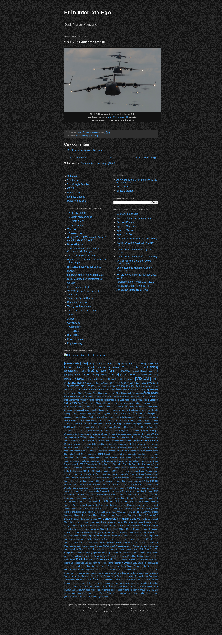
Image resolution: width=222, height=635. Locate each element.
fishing (67, 468)
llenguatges (87, 515)
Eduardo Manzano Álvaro (131, 451)
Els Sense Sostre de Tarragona (84, 266)
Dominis (68, 447)
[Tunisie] (112, 379)
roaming (96, 563)
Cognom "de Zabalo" (127, 214)
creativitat (89, 437)
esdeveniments (79, 461)
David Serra (100, 441)
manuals (119, 522)
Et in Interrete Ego (87, 12)
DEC (108, 441)
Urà (120, 586)
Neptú (151, 536)
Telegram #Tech (75, 221)
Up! (111, 586)
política (122, 552)
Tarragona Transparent (79, 306)
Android (128, 396)
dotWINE (123, 447)
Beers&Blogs (74, 335)
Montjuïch (107, 532)
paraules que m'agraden (130, 546)
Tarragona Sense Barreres (81, 298)
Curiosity (130, 437)
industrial (113, 488)
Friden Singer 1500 (78, 471)
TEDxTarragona (75, 225)
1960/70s (119, 383)
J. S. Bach (108, 498)
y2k (146, 593)
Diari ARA (153, 440)
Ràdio (129, 556)
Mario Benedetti (145, 522)
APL (119, 400)
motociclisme (140, 532)
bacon (89, 406)
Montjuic (97, 532)
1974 (66, 386)
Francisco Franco (144, 468)
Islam (128, 495)
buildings (68, 417)
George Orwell (151, 474)
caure (87, 420)
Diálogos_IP (140, 440)
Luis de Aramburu (89, 519)
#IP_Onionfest (89, 383)
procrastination (140, 552)
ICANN (134, 484)
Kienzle (67, 512)
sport (74, 576)
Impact (80, 488)
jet (70, 502)
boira (116, 413)
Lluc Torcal (116, 515)
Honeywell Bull (119, 481)
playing (91, 552)
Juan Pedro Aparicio (87, 508)
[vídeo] (121, 379)
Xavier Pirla (139, 593)
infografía (131, 487)
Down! (131, 447)
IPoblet (108, 494)
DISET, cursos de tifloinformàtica (84, 279)
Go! (92, 478)
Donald (76, 447)
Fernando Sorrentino (113, 464)
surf (88, 576)
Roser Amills (152, 563)
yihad (150, 593)
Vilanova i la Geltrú (146, 590)
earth (71, 451)
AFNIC (112, 390)
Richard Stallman (84, 563)
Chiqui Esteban (128, 420)
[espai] (144, 367)
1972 (149, 383)
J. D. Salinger (97, 498)
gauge (134, 474)
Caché (108, 417)
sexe (115, 569)
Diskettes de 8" (125, 444)
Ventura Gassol (83, 590)
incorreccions (102, 488)
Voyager (67, 593)
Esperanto (101, 461)
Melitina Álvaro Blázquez (145, 525)
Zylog (85, 596)
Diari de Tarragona (73, 444)
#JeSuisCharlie (102, 383)
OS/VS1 (107, 546)
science (67, 569)
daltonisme (153, 437)
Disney (136, 444)
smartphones (107, 573)
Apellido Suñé (124, 234)
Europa (145, 461)
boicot (110, 413)
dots (102, 447)
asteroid (119, 403)
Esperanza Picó (114, 461)
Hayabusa (147, 478)
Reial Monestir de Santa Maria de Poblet (98, 559)
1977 (82, 386)
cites (100, 424)
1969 (132, 383)
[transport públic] (97, 379)
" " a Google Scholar (78, 184)
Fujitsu (99, 471)
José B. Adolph (71, 505)
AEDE (106, 390)
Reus (141, 559)
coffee (74, 427)
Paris (145, 546)
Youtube (71, 229)
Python (110, 556)
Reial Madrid (69, 559)
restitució (134, 559)
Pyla (105, 556)
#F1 (156, 379)
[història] (93, 370)
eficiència (74, 454)
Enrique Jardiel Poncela (121, 457)
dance (66, 441)
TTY (71, 586)
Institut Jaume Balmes (118, 491)
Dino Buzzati (102, 444)
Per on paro (73, 192)
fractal (110, 468)
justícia (154, 508)
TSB (66, 586)
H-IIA (132, 478)
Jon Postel (92, 502)
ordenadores (115, 542)
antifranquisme (144, 396)
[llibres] (143, 371)
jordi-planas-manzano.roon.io (144, 501)
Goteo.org (99, 478)
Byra (98, 417)
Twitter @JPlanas (76, 213)
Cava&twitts (73, 322)
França (117, 468)
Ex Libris (154, 461)
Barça (124, 406)
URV (135, 586)
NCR (146, 536)
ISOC (134, 495)
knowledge (76, 512)
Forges (104, 468)
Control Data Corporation (120, 434)
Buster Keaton (88, 417)
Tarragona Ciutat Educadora (82, 310)
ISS (139, 495)
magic (79, 522)
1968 (126, 383)
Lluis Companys (129, 515)
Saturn (130, 566)
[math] (77, 374)
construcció (103, 434)
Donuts (83, 447)
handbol (139, 478)
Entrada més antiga (146, 157)
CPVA (82, 437)
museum (98, 535)
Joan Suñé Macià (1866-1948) (132, 286)
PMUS (98, 552)
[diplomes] (122, 363)
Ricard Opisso (70, 563)
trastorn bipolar (122, 583)
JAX (156, 498)
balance (102, 406)
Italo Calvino (147, 495)
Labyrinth (147, 512)
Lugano (77, 519)
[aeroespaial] (82, 136)
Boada (155, 410)
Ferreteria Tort (128, 464)
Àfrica (118, 390)
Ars (79, 403)
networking (78, 539)
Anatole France (80, 396)
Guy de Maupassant (119, 478)
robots (103, 563)
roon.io (123, 562)
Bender (88, 410)
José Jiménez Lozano (106, 505)
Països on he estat (77, 201)
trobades (154, 583)
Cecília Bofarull (105, 420)
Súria (93, 576)
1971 (144, 383)
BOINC (71, 270)
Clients (155, 424)
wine (126, 593)
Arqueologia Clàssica (148, 400)
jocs (85, 502)
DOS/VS (95, 447)
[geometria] (82, 371)
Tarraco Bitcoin (141, 576)
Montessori (88, 532)
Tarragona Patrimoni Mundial (82, 255)
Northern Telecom (119, 539)
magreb (86, 522)
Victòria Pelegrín (129, 590)
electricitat (110, 454)
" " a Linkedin (74, 180)
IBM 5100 (87, 484)
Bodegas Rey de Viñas (90, 413)
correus (67, 437)
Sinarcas (154, 569)
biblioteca (103, 410)
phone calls (132, 549)
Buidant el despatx (145, 413)
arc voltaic (125, 400)
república (126, 559)
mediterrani (127, 525)
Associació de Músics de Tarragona (98, 403)
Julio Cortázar (137, 508)
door (88, 447)
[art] (85, 363)
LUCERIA (68, 519)
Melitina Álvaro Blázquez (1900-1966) (136, 238)
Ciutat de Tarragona (114, 423)
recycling (149, 556)
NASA (120, 535)
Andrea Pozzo (102, 396)
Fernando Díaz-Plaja (94, 464)
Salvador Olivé (83, 566)
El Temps (100, 454)
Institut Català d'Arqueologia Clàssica (90, 491)
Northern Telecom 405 (139, 539)
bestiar (95, 410)
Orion (66, 546)
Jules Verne (124, 508)
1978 (87, 386)
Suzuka (100, 576)
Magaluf (154, 519)
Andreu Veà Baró (116, 396)
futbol (71, 474)
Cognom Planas (125, 222)
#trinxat (71, 314)
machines (146, 519)
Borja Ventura (125, 413)
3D (65, 390)
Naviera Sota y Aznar (133, 536)
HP (143, 481)
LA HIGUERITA (101, 512)
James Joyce (120, 498)
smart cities (96, 573)
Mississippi (153, 529)
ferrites (138, 464)
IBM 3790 (77, 484)
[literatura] (124, 370)
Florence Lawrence (91, 468)
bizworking (123, 410)
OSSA (114, 546)
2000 (123, 386)
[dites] (143, 363)
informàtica (152, 488)
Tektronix (120, 580)
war (79, 593)
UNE (91, 586)
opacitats (98, 542)
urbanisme (127, 586)
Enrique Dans (102, 457)
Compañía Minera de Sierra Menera (131, 427)
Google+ (71, 283)
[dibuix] (111, 363)
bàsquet (148, 406)
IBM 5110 (96, 484)
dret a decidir (147, 447)
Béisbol (80, 410)
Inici (111, 157)
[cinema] (101, 363)
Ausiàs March (151, 403)
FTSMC (91, 471)
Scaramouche (140, 566)
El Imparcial (88, 454)
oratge (106, 542)
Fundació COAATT (111, 471)
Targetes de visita (125, 576)
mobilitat (68, 532)
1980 (93, 386)
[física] (154, 367)
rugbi (66, 566)
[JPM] (112, 370)
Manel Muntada (108, 522)
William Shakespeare (109, 593)
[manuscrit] (153, 371)
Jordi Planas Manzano (113, 501)
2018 (128, 386)
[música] (104, 375)
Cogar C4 (89, 427)
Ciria (95, 424)
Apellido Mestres (125, 230)
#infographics (73, 382)
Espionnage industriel (131, 461)
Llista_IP (104, 515)
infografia (121, 488)
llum (140, 515)
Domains (144, 444)
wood (131, 593)
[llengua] (135, 371)
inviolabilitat (91, 495)
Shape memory (125, 569)
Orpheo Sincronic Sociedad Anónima (86, 546)
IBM (147, 481)
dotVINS (115, 447)
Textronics (135, 580)
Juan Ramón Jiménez (108, 508)
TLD (86, 583)
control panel (137, 434)
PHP (139, 549)
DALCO (144, 437)
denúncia (115, 441)
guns (107, 478)
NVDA (79, 542)
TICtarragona (74, 327)
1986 (113, 386)
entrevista (139, 457)
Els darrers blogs (76, 339)
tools (100, 583)
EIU (81, 454)
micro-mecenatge (90, 529)
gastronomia (117, 474)
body (104, 413)
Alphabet (88, 393)
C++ (102, 417)
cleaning (147, 424)
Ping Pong (149, 549)
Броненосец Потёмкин (99, 596)
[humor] (104, 370)
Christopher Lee (71, 424)
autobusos (69, 406)
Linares (77, 515)
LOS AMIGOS (151, 515)
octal (85, 542)
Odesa (91, 542)
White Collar (94, 593)
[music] (95, 374)
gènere (141, 474)
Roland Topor (113, 563)
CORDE (154, 434)
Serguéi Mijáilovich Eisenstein (98, 569)
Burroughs (77, 417)
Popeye (129, 552)
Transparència (109, 583)
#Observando (74, 233)
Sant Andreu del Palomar (103, 566)
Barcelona (133, 406)
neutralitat (88, 539)
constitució (92, 434)
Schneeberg (152, 566)
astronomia (129, 403)
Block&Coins (135, 410)
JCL (66, 502)
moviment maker (71, 536)
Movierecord (152, 532)
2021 (133, 386)
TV (81, 586)
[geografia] (70, 370)
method (67, 529)
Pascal (151, 546)
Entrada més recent (75, 157)
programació (152, 552)
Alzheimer (68, 396)
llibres (95, 515)
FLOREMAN (76, 468)
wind (121, 593)
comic (110, 427)
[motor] (86, 374)
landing (155, 512)
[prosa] (67, 379)
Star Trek (81, 576)
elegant (119, 454)
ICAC (127, 484)
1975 (72, 386)
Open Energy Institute (78, 287)
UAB (86, 586)
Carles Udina (142, 417)
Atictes (70, 318)
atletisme (140, 403)
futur (77, 474)
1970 (138, 383)
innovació (68, 491)
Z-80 (75, 596)
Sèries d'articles (125, 190)
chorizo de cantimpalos (147, 420)
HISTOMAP (98, 481)
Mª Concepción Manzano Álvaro (119, 518)
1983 (103, 386)
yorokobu (68, 596)
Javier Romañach (145, 498)
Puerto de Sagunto (93, 556)
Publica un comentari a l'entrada (85, 150)
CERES (117, 420)
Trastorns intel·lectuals (140, 583)
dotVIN (107, 447)
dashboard (75, 441)
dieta (94, 444)
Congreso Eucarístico (129, 430)
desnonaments (126, 441)
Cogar (81, 427)
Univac (97, 586)
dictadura (87, 444)
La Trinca (137, 512)
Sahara (73, 566)
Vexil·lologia (96, 590)
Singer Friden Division (80, 573)
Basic (141, 406)
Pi (143, 549)
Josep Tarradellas (143, 505)
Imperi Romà (89, 488)
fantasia (75, 464)
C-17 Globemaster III (118, 117)
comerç (103, 427)
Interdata (140, 491)
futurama (83, 474)
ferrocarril (147, 464)
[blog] (92, 363)
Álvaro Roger (150, 393)
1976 (77, 386)
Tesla (127, 580)
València (142, 586)
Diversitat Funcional (78, 302)
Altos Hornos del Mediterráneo (129, 393)
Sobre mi (72, 176)
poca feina (113, 552)
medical (117, 525)
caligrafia (120, 417)
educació (147, 451)
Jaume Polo (132, 498)
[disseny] (133, 363)
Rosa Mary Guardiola (136, 563)
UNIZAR (104, 586)
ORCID (71, 188)
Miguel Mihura (118, 529)
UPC (116, 586)
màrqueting (77, 525)
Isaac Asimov (119, 495)
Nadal (114, 536)
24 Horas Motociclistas (147, 386)
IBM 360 (154, 481)
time (77, 583)
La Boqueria (87, 512)
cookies (146, 434)
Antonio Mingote (87, 400)
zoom (80, 596)
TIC (72, 583)
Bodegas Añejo (71, 413)
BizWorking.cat (75, 244)
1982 (98, 386)
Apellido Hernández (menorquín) (133, 218)
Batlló (155, 406)
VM (156, 590)
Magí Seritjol (70, 522)
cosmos (75, 437)
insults (133, 491)
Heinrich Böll (76, 481)
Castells (80, 420)
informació (141, 488)
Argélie (134, 400)
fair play (67, 464)
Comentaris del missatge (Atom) (98, 163)
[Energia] (126, 367)
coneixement (99, 430)
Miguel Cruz (105, 529)
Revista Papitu (151, 559)
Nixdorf (107, 539)
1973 (155, 383)
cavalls (94, 420)
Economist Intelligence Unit (107, 451)
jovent (155, 505)
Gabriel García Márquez (99, 474)
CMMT (67, 427)
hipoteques (88, 481)
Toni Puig (93, 583)
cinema (88, 424)
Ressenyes (122, 186)
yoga (156, 593)
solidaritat (124, 573)
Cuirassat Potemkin (116, 437)
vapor (149, 586)
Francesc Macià (128, 468)
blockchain (146, 410)
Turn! (76, 586)
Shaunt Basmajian (141, 569)
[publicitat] (79, 379)
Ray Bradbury (138, 556)
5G (68, 390)
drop (66, 451)
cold (97, 427)
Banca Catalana (114, 406)
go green (86, 478)
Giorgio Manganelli (72, 478)
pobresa (105, 552)
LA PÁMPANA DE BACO (120, 512)
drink (156, 447)
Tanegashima (110, 576)
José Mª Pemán (126, 505)
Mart (105, 525)
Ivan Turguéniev (83, 498)
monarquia (78, 532)
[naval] (123, 374)
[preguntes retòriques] (148, 375)
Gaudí (128, 474)
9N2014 (74, 390)
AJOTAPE (141, 390)
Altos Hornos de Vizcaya (104, 393)
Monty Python (118, 532)
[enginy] (135, 367)
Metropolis (76, 529)
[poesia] (132, 374)
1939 (112, 383)
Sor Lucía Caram (137, 573)
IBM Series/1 (118, 484)
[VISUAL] (93, 136)
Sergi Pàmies (78, 569)
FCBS (82, 464)
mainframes (95, 522)
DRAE (137, 447)
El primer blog (74, 343)
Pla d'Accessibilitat (79, 552)
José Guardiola (87, 505)
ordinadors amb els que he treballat (140, 542)
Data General (87, 440)
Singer (67, 573)
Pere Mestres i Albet (83, 549)
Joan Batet (77, 502)
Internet (81, 494)
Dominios (153, 444)
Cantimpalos (130, 417)
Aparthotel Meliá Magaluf (105, 400)
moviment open (86, 536)
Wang (74, 593)
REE (156, 556)
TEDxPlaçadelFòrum (87, 579)
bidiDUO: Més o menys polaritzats (85, 275)
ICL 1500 (146, 484)
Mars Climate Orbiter (92, 525)
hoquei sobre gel (133, 481)
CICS (81, 424)
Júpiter (147, 508)
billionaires (113, 410)
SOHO (116, 573)
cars (151, 417)
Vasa (74, 590)
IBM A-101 (106, 484)
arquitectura (70, 403)
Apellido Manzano (126, 226)
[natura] (114, 374)
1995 (118, 386)
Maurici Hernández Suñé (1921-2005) (136, 256)
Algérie (81, 393)
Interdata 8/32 (70, 495)
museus (107, 535)
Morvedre (129, 532)
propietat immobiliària (73, 556)
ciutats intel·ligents (134, 424)
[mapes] (68, 374)
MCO (111, 525)
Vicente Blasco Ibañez (112, 590)
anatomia (92, 396)
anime (135, 396)
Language (68, 515)
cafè (113, 417)
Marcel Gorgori (130, 522)
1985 (108, 386)
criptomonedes (101, 437)
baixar (95, 406)
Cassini (72, 420)
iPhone (100, 495)
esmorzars (91, 461)
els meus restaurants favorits (136, 454)
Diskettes (113, 444)
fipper (155, 464)
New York (98, 539)
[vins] (129, 379)
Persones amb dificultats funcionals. (109, 549)
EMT (79, 457)
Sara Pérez (121, 566)
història (108, 481)
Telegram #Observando (79, 217)
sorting (148, 573)
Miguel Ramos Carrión (136, 529)
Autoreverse (80, 406)
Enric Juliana (89, 457)
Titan (81, 583)
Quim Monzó (120, 556)
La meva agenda (76, 196)
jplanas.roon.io (70, 508)
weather (85, 593)
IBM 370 (68, 484)
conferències (111, 430)
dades (137, 437)
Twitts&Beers (74, 331)
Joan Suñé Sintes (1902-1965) (132, 290)
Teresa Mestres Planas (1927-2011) (135, 281)
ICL (140, 484)
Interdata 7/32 (151, 491)
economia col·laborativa (84, 451)
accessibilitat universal (90, 389)
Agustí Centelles (129, 390)
